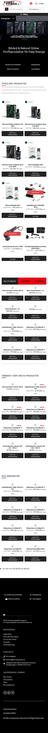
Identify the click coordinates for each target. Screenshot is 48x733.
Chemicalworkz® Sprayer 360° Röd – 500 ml (35, 447)
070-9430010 (11, 656)
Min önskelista (9, 685)
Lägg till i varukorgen (12, 134)
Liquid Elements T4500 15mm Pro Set (12, 328)
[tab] (10, 281)
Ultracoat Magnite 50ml (12, 205)
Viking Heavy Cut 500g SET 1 (35, 528)
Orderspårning (9, 645)
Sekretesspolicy (9, 709)
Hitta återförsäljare (11, 637)
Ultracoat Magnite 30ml (35, 165)
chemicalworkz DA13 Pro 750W (13, 246)
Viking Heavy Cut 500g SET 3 (35, 350)
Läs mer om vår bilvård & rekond (15, 568)
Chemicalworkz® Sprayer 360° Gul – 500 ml (13, 447)
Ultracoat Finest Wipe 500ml (35, 549)
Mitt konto (7, 677)
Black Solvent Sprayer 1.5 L (35, 290)
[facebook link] (12, 692)
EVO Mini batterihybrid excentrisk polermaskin (35, 247)
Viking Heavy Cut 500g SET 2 (35, 428)
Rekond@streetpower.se (15, 659)
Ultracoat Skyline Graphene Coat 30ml (12, 125)
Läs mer (35, 216)
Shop (5, 682)
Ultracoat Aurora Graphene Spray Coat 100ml (12, 165)
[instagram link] (5, 692)
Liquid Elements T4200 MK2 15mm (35, 206)
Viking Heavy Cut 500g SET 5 (35, 327)
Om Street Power (10, 639)
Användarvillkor (9, 713)
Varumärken (8, 679)
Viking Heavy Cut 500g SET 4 (12, 350)
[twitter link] (8, 692)
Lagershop (7, 634)
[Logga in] (31, 3)
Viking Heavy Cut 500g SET (12, 549)
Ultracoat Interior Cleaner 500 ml (12, 290)
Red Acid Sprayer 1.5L (12, 309)
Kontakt (6, 642)
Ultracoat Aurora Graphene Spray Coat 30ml (35, 125)
